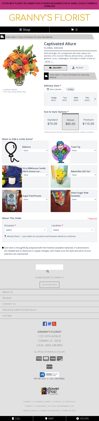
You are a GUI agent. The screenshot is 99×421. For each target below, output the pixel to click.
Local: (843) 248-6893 (49, 345)
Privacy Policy (30, 410)
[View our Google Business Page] (49, 325)
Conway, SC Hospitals (64, 401)
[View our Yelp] (54, 325)
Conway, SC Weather (35, 406)
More (47, 61)
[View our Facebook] (45, 325)
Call (17, 418)
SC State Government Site (61, 406)
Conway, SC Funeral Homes (37, 401)
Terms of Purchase (50, 410)
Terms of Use (69, 410)
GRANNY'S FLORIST (49, 18)
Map (50, 418)
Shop (26, 29)
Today (70, 89)
